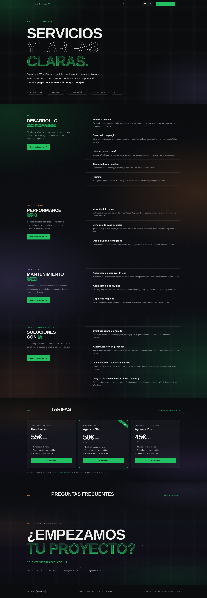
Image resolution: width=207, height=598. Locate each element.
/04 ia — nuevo (99, 92)
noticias (125, 4)
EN (150, 4)
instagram (99, 591)
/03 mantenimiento (78, 92)
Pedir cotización (37, 147)
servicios (81, 4)
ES (145, 4)
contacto (135, 4)
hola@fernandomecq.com (44, 562)
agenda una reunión (62, 472)
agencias (103, 4)
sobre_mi (92, 4)
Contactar (51, 461)
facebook (108, 591)
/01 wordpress (35, 92)
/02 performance (56, 92)
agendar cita (95, 571)
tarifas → (117, 92)
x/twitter (90, 591)
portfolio (114, 4)
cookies (157, 591)
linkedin (81, 591)
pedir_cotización (165, 4)
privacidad (148, 591)
